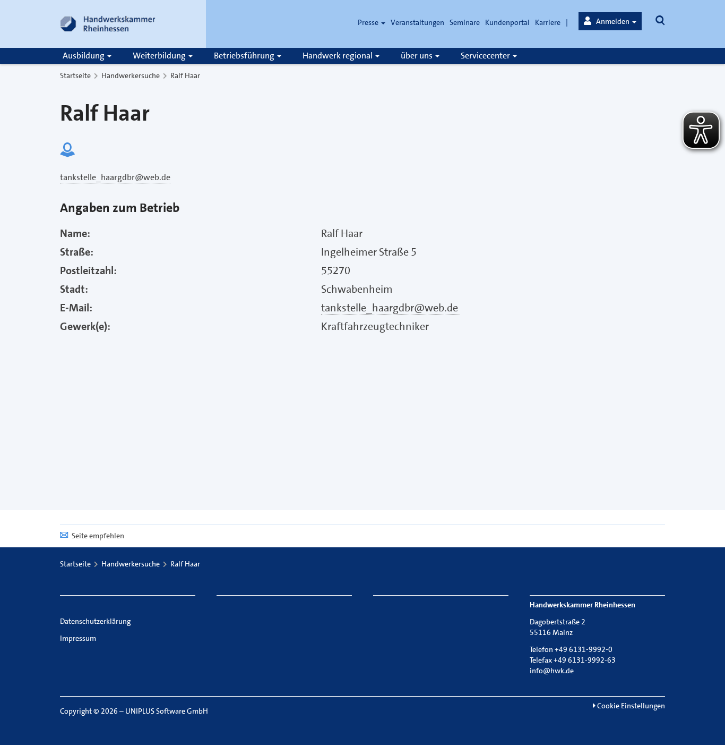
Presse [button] (369, 22)
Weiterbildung (160, 55)
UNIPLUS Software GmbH (166, 711)
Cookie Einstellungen (630, 705)
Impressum (78, 638)
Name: (75, 233)
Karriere (547, 22)
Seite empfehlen (98, 535)
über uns (417, 55)
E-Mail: (76, 308)
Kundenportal (507, 22)
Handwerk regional (338, 55)
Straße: (76, 252)
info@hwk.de (552, 670)
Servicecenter (486, 55)
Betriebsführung (245, 55)
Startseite (75, 75)
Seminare (465, 22)
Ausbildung (84, 55)
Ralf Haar (185, 75)
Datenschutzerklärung (95, 621)
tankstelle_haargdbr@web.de (390, 308)
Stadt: (74, 289)
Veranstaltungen (417, 22)
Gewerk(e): (85, 326)
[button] (610, 21)
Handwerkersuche (130, 75)
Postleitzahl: (88, 270)
